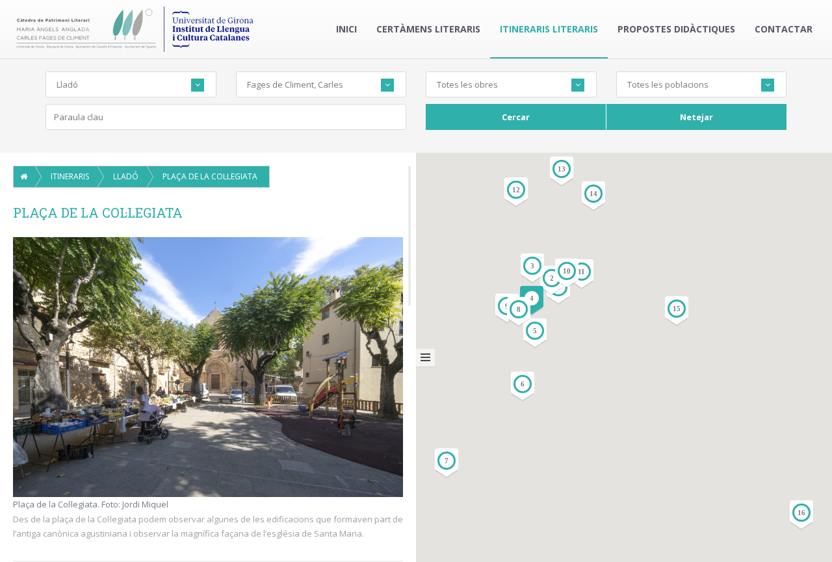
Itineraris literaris (549, 29)
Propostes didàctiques (676, 29)
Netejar (696, 117)
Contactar (783, 29)
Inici (346, 29)
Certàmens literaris (428, 29)
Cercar (516, 117)
